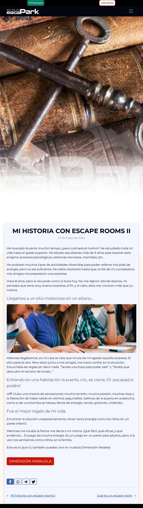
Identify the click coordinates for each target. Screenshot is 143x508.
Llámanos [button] (107, 2)
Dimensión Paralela (30, 461)
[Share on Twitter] (33, 481)
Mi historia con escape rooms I (33, 495)
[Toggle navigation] (131, 11)
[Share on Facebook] (10, 481)
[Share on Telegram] (25, 481)
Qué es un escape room (114, 495)
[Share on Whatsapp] (18, 481)
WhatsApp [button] (36, 2)
